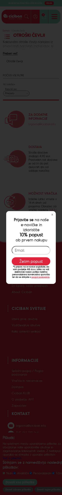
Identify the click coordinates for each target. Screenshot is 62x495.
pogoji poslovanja (40, 277)
